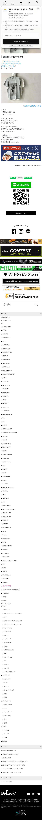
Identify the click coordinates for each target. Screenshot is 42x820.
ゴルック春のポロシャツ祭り (10, 754)
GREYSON (5, 407)
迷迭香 (4, 600)
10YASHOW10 (6, 326)
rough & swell (6, 538)
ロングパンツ (7, 631)
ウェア (4, 606)
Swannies (5, 549)
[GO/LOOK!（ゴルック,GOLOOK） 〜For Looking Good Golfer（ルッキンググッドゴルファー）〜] (8, 792)
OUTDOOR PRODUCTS (9, 509)
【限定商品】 (6, 593)
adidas (4, 330)
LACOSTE (5, 436)
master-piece (6, 462)
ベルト (5, 661)
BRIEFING (5, 356)
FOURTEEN (5, 389)
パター (5, 737)
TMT (3, 564)
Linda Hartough (6, 443)
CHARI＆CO (5, 363)
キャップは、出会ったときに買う (11, 772)
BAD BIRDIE (5, 345)
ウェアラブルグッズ (7, 650)
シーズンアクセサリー (10, 672)
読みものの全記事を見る (9, 750)
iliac (3, 418)
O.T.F (3, 502)
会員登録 (13, 800)
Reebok (4, 535)
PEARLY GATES (6, 513)
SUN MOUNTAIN (7, 546)
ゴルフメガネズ (6, 758)
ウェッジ (6, 734)
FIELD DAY (5, 381)
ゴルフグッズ (6, 675)
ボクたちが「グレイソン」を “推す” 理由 (13, 765)
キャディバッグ (8, 704)
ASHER (4, 341)
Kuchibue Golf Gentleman (9, 432)
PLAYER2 (5, 524)
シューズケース (8, 712)
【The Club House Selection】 (11, 589)
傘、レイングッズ (9, 690)
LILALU (4, 440)
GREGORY (5, 403)
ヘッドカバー (7, 679)
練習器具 (4, 741)
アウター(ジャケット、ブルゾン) (13, 620)
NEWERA (5, 491)
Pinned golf (5, 520)
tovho (4, 567)
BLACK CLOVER (7, 352)
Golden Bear (5, 392)
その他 (5, 646)
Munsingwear (6, 476)
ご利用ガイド (21, 800)
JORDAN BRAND (7, 429)
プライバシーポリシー (26, 801)
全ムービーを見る (7, 781)
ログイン (6, 800)
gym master (5, 410)
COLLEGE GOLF (7, 370)
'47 (3, 323)
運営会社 (35, 800)
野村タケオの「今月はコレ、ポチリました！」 (15, 761)
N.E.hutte (5, 483)
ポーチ (5, 719)
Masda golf (5, 458)
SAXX (4, 542)
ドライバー (7, 730)
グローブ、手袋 (8, 657)
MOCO (4, 472)
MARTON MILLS (7, 454)
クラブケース (7, 715)
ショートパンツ (8, 628)
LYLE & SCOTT (6, 447)
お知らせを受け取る (21, 41)
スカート (6, 635)
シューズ (6, 668)
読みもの (13, 4)
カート (29, 4)
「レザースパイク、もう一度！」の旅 (12, 768)
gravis (4, 399)
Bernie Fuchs (6, 348)
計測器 (5, 693)
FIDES (4, 378)
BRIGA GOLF (6, 359)
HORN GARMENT (7, 414)
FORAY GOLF (6, 385)
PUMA (4, 531)
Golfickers (5, 396)
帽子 (5, 653)
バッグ (5, 708)
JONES (4, 425)
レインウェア (7, 639)
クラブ (4, 726)
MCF (3, 465)
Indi (3, 421)
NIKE (3, 494)
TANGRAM (5, 553)
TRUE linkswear (7, 575)
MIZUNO (4, 469)
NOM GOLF (5, 498)
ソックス (6, 664)
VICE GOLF (5, 578)
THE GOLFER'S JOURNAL (9, 560)
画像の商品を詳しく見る (32, 106)
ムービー (21, 4)
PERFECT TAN (6, 516)
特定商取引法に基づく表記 (10, 801)
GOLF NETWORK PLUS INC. (13, 804)
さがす (37, 4)
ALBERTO (5, 334)
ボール (5, 682)
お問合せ (29, 800)
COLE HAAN (5, 367)
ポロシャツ (7, 609)
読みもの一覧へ (21, 213)
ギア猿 (4, 597)
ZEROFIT (5, 582)
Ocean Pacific (6, 505)
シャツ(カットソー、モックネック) (13, 613)
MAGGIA (4, 451)
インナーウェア (8, 642)
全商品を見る (6, 317)
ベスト (5, 617)
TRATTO (4, 571)
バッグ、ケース (6, 701)
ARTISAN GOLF (6, 337)
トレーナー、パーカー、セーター (13, 624)
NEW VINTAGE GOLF (8, 487)
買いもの (5, 4)
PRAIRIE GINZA (6, 527)
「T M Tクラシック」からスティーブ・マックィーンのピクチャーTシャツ (11, 63)
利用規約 (36, 801)
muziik (4, 480)
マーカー (6, 686)
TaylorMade (5, 556)
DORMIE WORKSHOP (8, 374)
